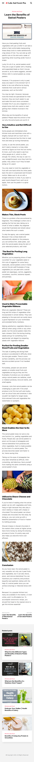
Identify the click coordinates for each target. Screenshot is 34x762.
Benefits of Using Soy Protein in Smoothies (16, 737)
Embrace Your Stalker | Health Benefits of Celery (16, 709)
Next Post (24, 614)
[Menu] (3, 3)
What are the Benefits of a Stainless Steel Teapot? (14, 682)
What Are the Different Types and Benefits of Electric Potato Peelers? (16, 654)
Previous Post (9, 615)
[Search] (31, 3)
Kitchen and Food (17, 11)
